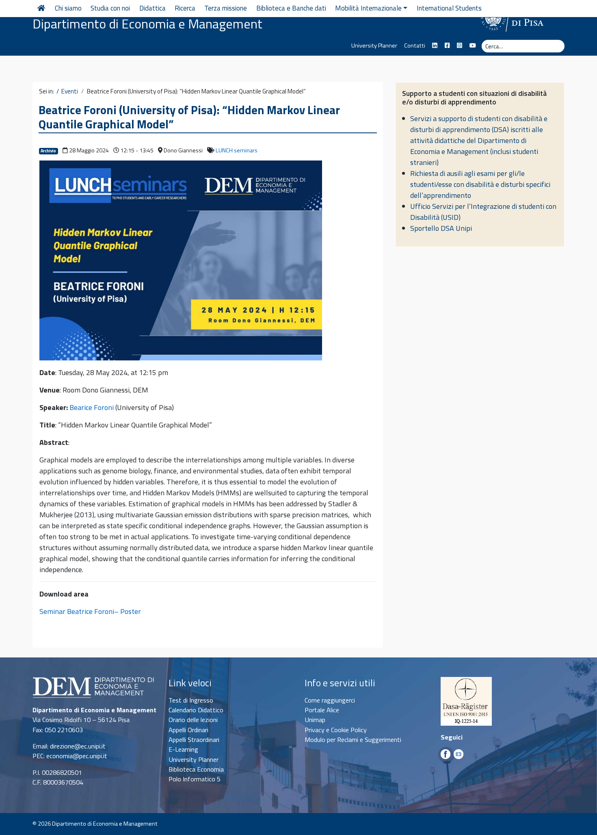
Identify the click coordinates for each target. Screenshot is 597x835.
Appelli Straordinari (194, 739)
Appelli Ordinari (188, 730)
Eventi (69, 91)
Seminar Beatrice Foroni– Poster (90, 611)
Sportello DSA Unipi (441, 228)
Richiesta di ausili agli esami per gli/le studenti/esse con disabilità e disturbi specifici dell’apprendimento (480, 184)
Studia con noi (110, 8)
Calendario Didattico (196, 710)
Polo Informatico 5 (195, 779)
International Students (449, 8)
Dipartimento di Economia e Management (147, 23)
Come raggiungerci (330, 700)
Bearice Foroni (91, 407)
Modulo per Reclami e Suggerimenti (353, 739)
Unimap (315, 719)
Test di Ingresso (191, 700)
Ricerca (185, 8)
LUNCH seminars (236, 150)
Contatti (414, 45)
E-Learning (183, 749)
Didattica (152, 8)
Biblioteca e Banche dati (291, 8)
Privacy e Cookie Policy (336, 730)
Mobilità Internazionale (368, 8)
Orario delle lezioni (193, 719)
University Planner (374, 45)
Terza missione (225, 8)
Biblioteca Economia (196, 769)
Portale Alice (322, 710)
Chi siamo (68, 8)
